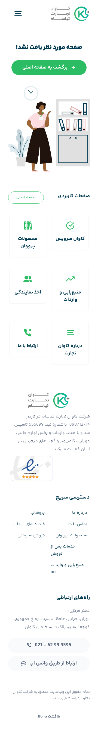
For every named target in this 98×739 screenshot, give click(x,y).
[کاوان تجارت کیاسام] (70, 7)
